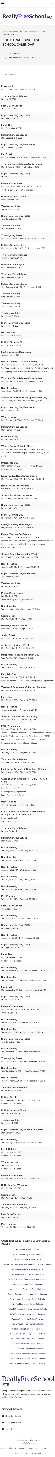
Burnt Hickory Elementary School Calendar (27, 1299)
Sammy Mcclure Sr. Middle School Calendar (28, 1289)
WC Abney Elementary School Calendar (27, 1339)
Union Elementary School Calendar (27, 1284)
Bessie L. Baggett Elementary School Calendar (27, 1279)
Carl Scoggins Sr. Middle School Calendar (27, 1274)
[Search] (52, 3)
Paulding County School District (28, 32)
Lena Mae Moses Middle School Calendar (27, 1364)
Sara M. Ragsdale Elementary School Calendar (27, 1294)
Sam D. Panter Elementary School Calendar (28, 1354)
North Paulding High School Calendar (27, 1329)
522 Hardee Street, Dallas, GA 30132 (22, 58)
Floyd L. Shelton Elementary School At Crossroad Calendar (27, 1264)
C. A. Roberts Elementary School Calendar (27, 1314)
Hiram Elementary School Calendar (27, 1254)
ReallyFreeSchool (34, 1440)
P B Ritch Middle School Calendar (27, 1259)
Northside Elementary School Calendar (27, 1269)
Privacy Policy (17, 1453)
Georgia (12, 32)
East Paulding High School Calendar (27, 1349)
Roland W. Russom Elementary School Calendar (27, 1309)
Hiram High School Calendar (27, 1250)
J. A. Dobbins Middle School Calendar (27, 1344)
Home (5, 32)
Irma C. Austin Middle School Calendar (27, 1324)
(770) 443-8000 (14, 54)
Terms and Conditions (33, 1453)
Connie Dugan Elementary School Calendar (27, 1359)
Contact (22, 1448)
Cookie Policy (33, 1448)
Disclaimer (45, 1448)
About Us (12, 1448)
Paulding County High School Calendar (27, 1319)
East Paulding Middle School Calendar (27, 1304)
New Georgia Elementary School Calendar (27, 1334)
